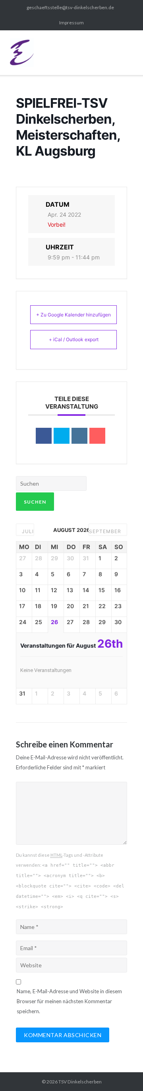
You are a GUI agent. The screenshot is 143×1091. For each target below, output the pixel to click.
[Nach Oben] (122, 1071)
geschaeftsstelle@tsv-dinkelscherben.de (70, 7)
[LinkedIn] (79, 436)
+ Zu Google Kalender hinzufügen (73, 315)
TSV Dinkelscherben (80, 1082)
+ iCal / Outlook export (74, 339)
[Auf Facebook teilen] (44, 436)
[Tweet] (62, 436)
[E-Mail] (97, 436)
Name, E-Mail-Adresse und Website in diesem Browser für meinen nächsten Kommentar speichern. (69, 1001)
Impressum (71, 23)
